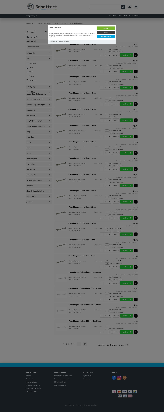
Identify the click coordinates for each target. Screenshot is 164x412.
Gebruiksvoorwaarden (64, 41)
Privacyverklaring (53, 41)
